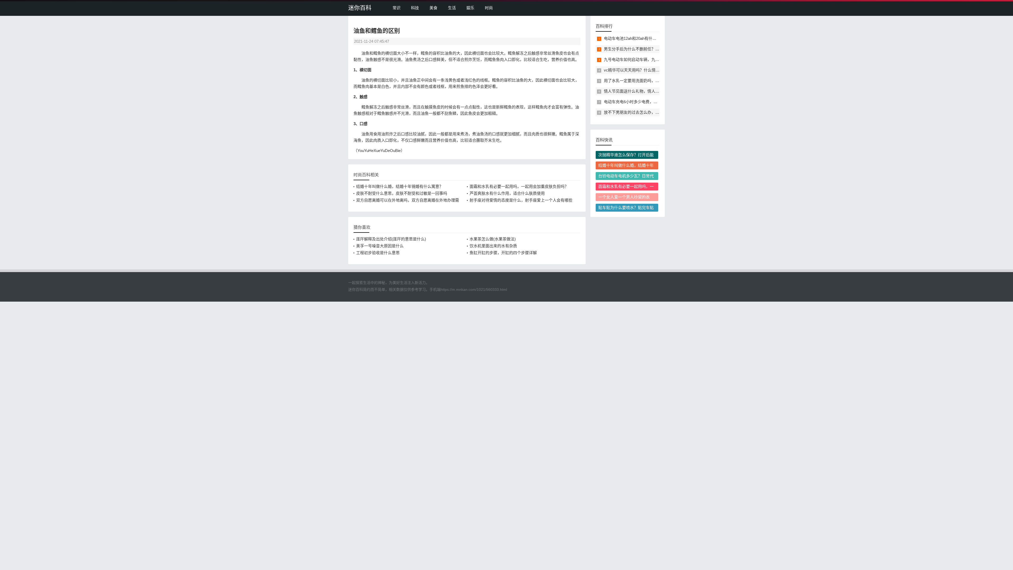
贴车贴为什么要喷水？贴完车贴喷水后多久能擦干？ (626, 208)
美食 (433, 8)
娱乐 (470, 8)
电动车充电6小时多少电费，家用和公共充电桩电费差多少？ (656, 101)
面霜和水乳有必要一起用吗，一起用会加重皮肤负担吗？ (519, 186)
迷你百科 (359, 7)
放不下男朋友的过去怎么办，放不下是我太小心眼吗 (649, 112)
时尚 (489, 8)
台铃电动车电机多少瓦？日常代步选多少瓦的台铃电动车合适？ (626, 177)
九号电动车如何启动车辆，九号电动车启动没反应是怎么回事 (657, 59)
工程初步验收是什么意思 (378, 252)
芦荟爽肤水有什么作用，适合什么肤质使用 (507, 193)
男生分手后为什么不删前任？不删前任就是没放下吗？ (651, 49)
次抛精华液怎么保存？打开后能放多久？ (626, 156)
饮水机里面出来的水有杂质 (493, 246)
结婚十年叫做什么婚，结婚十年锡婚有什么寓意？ (399, 186)
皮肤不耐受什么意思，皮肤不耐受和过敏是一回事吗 (401, 193)
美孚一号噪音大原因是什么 (380, 246)
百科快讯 (604, 140)
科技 (415, 8)
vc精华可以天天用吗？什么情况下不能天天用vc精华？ (651, 70)
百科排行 (604, 26)
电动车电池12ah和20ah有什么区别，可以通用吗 (646, 38)
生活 (452, 8)
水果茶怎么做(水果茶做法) (493, 239)
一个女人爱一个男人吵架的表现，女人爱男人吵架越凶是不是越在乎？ (626, 198)
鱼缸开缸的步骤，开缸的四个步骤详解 (503, 252)
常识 (396, 8)
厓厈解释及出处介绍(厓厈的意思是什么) (391, 239)
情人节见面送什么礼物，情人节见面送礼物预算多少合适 (653, 91)
